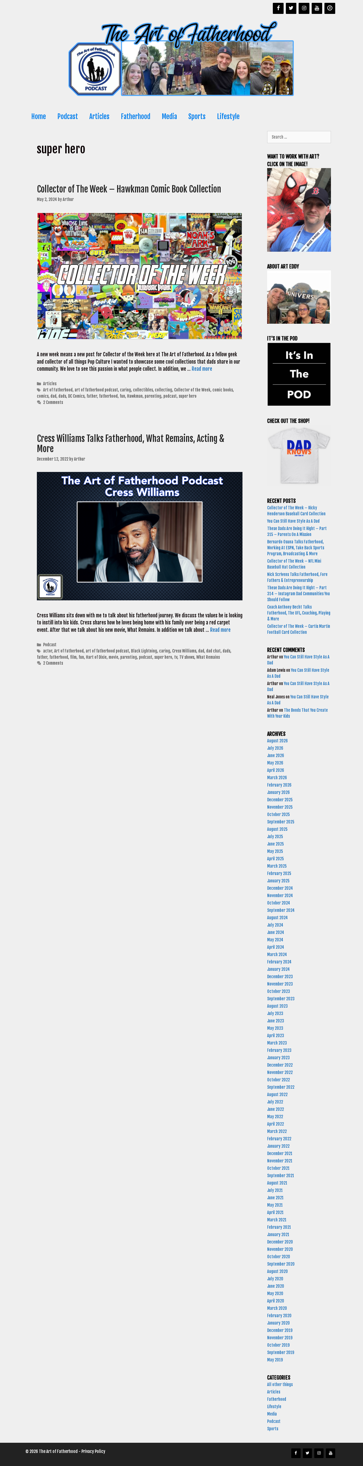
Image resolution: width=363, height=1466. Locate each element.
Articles (99, 117)
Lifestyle (228, 117)
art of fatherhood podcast (96, 390)
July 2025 (275, 836)
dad (53, 396)
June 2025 (275, 844)
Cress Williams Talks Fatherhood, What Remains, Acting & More (130, 443)
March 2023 (277, 1043)
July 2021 (275, 1190)
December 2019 (279, 1330)
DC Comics (76, 396)
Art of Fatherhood (58, 390)
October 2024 (278, 903)
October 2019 (278, 1345)
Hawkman (135, 396)
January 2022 (278, 1146)
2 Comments (53, 402)
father (91, 396)
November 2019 (279, 1337)
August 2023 (277, 1006)
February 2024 (279, 961)
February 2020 (279, 1315)
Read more (202, 369)
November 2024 (280, 895)
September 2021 (280, 1175)
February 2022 (279, 1138)
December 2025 (280, 799)
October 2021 (278, 1168)
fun (122, 396)
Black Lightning (144, 651)
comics (42, 396)
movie (113, 657)
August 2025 (277, 829)
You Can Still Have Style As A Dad (293, 521)
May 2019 (275, 1359)
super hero (188, 396)
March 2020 (277, 1308)
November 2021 (279, 1160)
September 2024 (281, 910)
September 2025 (280, 821)
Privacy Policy (93, 1451)
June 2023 (275, 1020)
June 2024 (275, 932)
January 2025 (278, 880)
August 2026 (277, 740)
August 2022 (277, 1094)
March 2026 (277, 777)
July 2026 (275, 748)
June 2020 (275, 1286)
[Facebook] (278, 8)
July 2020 (275, 1278)
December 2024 (280, 888)
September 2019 (280, 1352)
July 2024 (275, 925)
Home (38, 117)
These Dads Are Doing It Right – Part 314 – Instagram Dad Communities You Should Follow (298, 593)
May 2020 (275, 1293)
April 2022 (275, 1124)
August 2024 (277, 917)
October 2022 (278, 1079)
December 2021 (279, 1153)
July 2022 (275, 1102)
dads (62, 396)
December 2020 (280, 1242)
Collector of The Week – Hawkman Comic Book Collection (130, 189)
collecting (163, 390)
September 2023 (281, 998)
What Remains (208, 657)
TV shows (186, 657)
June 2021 (275, 1197)
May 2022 (275, 1116)
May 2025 (275, 851)
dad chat (213, 651)
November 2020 (280, 1249)
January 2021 (278, 1234)
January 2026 (278, 792)
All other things (280, 1384)
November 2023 (280, 984)
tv (175, 657)
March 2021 (276, 1219)
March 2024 (277, 954)
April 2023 (275, 1035)
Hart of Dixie (96, 657)
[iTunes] (329, 8)
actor (47, 651)
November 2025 (280, 807)
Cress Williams (184, 651)
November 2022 (280, 1072)
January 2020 (278, 1323)
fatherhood (108, 396)
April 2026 (275, 770)
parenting (153, 396)
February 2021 (279, 1227)
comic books (222, 390)
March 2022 (277, 1131)
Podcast (67, 117)
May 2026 (275, 762)
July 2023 (275, 1013)
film (73, 657)
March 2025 (277, 866)
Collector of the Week (192, 390)
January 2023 (278, 1057)
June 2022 (275, 1109)
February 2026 (279, 785)
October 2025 (278, 814)
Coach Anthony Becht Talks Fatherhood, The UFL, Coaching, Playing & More (298, 613)
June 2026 (275, 755)
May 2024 (275, 939)
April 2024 (275, 947)
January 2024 (278, 969)
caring (125, 390)
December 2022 (280, 1065)
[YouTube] (317, 8)
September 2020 (281, 1264)
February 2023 (279, 1050)
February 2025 (279, 873)
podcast (170, 396)
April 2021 (275, 1212)
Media (169, 117)
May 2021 (275, 1205)
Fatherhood (135, 117)
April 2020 (275, 1300)
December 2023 (280, 976)
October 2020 (278, 1256)
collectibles (143, 390)
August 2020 (277, 1271)
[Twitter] (291, 8)
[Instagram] (304, 8)
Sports (197, 117)
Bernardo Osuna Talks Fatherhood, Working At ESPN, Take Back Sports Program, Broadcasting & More (295, 547)
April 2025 (275, 858)
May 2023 (275, 1028)
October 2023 (278, 991)
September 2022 (280, 1087)
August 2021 (277, 1183)
